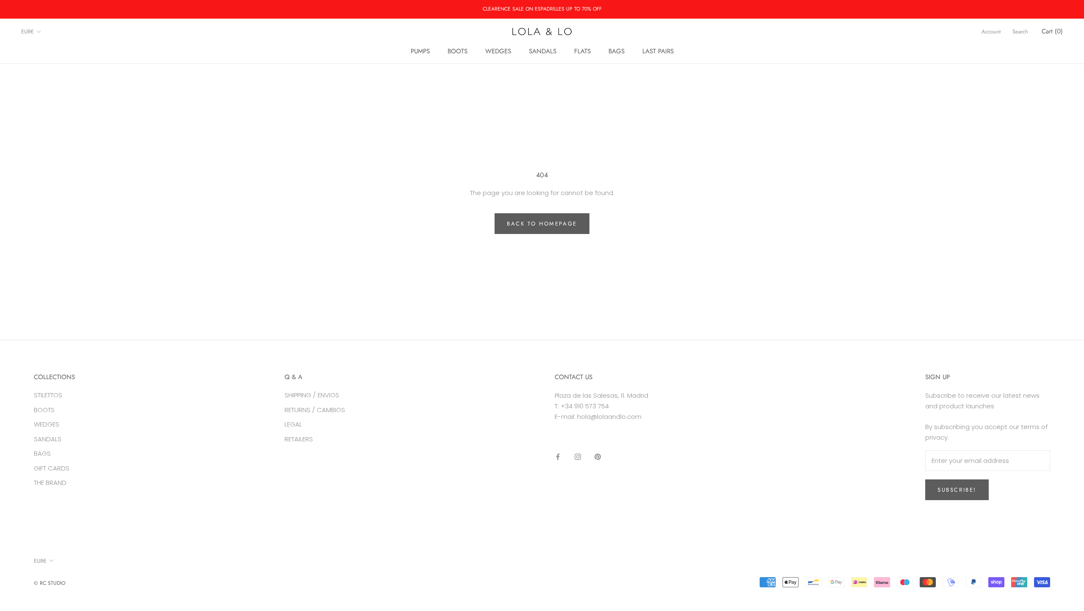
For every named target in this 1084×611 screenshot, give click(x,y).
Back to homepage (542, 224)
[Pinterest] (598, 456)
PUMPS (420, 51)
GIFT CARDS (51, 468)
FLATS (582, 51)
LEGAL (293, 424)
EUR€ (27, 32)
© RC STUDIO (49, 583)
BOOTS (457, 51)
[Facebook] (558, 456)
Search (1020, 32)
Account (991, 32)
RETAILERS (299, 439)
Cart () (1052, 31)
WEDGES (498, 51)
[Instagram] (578, 456)
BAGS (616, 51)
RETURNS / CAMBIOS (315, 409)
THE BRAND (50, 482)
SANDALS (542, 51)
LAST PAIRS (658, 51)
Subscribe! (956, 490)
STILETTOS (48, 395)
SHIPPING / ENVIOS (312, 395)
